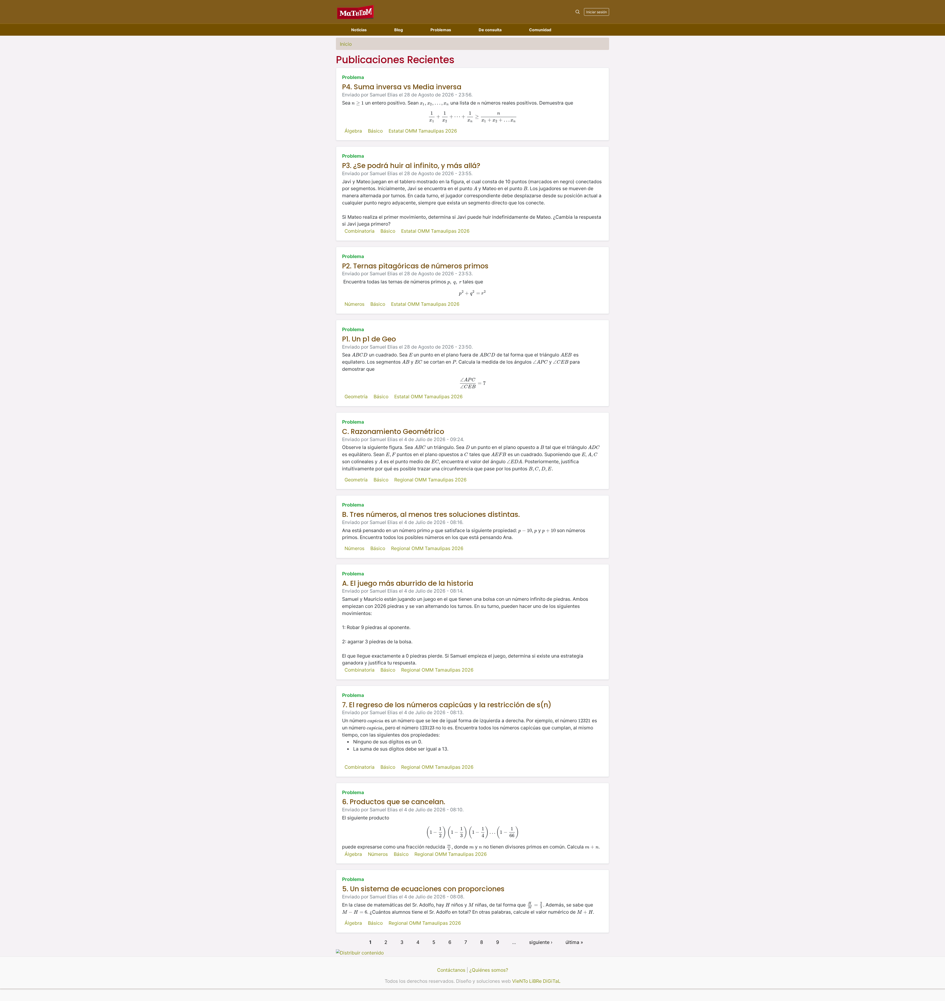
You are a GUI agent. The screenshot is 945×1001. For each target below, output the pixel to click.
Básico (375, 131)
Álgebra (353, 131)
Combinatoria (360, 231)
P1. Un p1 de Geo (369, 339)
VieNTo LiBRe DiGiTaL (536, 981)
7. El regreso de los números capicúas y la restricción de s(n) (446, 705)
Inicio (346, 44)
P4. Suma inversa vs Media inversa (401, 87)
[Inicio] (355, 11)
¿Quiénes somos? (488, 970)
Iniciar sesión (596, 12)
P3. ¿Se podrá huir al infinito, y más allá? (411, 165)
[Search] (577, 11)
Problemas (440, 29)
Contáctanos (451, 970)
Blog (398, 29)
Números (354, 304)
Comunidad (540, 29)
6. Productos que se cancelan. (393, 802)
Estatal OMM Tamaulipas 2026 (423, 131)
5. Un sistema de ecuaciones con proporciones (423, 889)
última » (574, 942)
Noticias (359, 29)
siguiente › (540, 942)
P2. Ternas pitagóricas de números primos (415, 266)
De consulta (490, 29)
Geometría (356, 397)
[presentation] (358, 103)
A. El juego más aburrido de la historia (407, 583)
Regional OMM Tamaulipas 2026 (430, 480)
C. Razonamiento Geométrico (393, 431)
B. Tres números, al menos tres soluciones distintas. (431, 514)
